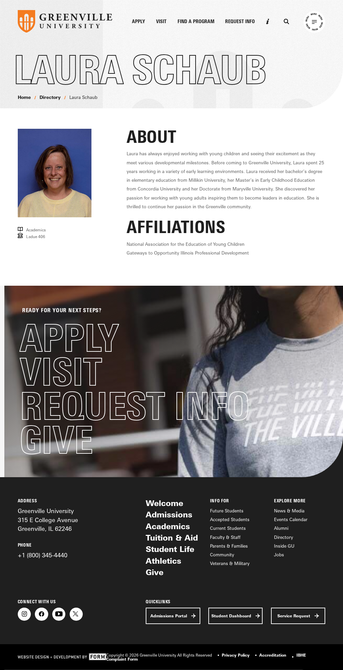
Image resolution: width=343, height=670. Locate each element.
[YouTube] (58, 614)
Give (56, 440)
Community (222, 554)
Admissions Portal (168, 615)
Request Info (240, 21)
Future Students (227, 510)
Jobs (279, 554)
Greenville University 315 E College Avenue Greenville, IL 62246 (48, 519)
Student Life (170, 549)
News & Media (289, 510)
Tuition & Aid (172, 538)
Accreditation (272, 655)
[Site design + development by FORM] (62, 657)
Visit (161, 21)
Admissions (169, 514)
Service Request (293, 615)
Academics (168, 526)
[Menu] (314, 22)
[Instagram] (24, 614)
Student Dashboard (231, 615)
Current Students (228, 528)
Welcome (164, 503)
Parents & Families (229, 546)
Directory (50, 97)
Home (24, 97)
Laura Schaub (83, 97)
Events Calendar (290, 519)
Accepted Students (230, 519)
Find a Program (196, 21)
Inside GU (284, 546)
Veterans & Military (230, 563)
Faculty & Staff (225, 537)
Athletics (163, 561)
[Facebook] (41, 614)
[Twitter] (76, 614)
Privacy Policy (236, 655)
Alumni (281, 528)
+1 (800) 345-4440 (42, 555)
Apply (138, 21)
